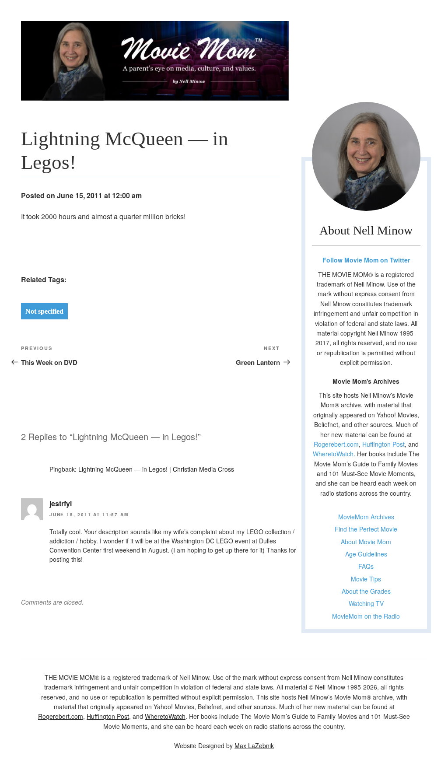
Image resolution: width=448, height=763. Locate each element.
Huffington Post (383, 444)
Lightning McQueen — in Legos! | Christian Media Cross (156, 469)
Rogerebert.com (336, 444)
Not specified (44, 311)
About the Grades (366, 591)
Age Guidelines (366, 554)
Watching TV (366, 603)
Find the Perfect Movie (366, 529)
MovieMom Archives (366, 516)
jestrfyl (60, 503)
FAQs (366, 566)
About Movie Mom (366, 541)
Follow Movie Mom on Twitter (366, 260)
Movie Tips (366, 578)
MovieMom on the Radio (366, 616)
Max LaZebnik (254, 745)
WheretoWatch (333, 453)
